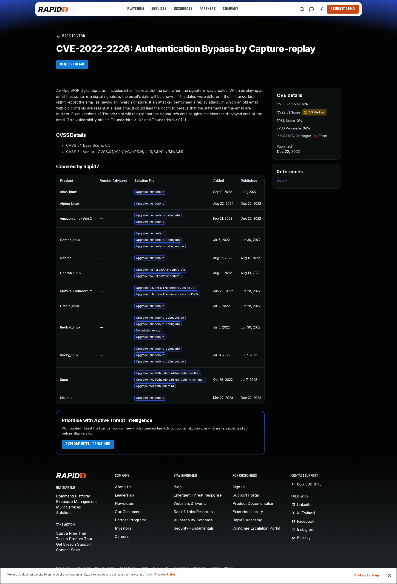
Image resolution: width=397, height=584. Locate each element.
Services (158, 9)
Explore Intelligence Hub (88, 444)
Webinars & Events (190, 503)
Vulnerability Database (193, 520)
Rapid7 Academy (247, 520)
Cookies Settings (367, 575)
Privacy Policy (165, 574)
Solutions (64, 512)
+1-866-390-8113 (306, 484)
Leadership (124, 495)
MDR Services (68, 507)
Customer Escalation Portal (256, 528)
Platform (135, 9)
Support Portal (246, 495)
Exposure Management (76, 501)
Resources (183, 9)
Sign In (239, 487)
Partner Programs (131, 520)
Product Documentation (253, 503)
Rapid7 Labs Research (193, 511)
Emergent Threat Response (198, 495)
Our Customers (128, 511)
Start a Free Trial (71, 533)
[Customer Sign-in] (321, 9)
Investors (123, 528)
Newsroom (124, 503)
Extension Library (248, 511)
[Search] (302, 9)
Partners (207, 9)
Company (230, 9)
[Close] (390, 575)
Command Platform (73, 496)
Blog (177, 487)
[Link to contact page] (311, 9)
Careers (122, 536)
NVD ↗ (282, 181)
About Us (123, 487)
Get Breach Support (73, 544)
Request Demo (343, 9)
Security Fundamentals (194, 528)
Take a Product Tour (74, 538)
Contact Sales (68, 550)
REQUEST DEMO (72, 64)
